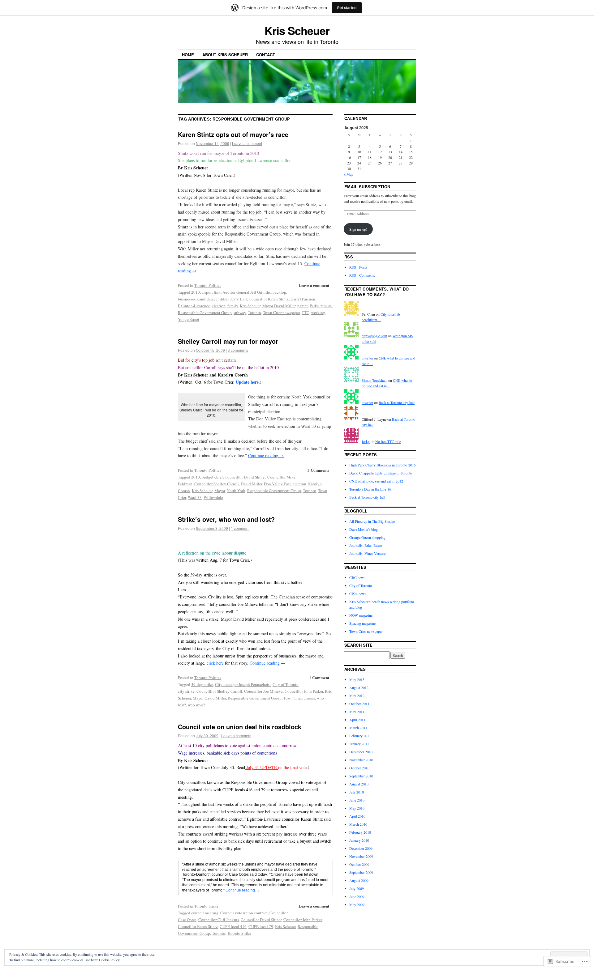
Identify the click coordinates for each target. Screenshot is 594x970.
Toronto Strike (206, 906)
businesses (187, 299)
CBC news (357, 577)
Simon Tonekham (374, 380)
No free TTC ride (388, 441)
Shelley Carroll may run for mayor (228, 341)
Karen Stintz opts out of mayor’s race (233, 134)
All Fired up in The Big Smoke (372, 521)
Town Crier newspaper (281, 312)
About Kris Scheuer (225, 54)
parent (302, 305)
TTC (305, 312)
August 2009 (358, 880)
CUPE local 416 (233, 926)
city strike (186, 691)
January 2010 (359, 840)
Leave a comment (247, 143)
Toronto (254, 312)
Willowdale (213, 497)
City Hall (239, 299)
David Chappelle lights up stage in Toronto (380, 472)
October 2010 (359, 767)
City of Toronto (286, 684)
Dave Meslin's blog (363, 529)
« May (348, 174)
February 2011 (360, 735)
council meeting (204, 913)
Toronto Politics (207, 285)
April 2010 (357, 816)
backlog (279, 292)
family (232, 305)
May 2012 (356, 695)
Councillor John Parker (304, 691)
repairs (326, 305)
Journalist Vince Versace (367, 553)
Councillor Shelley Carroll (216, 484)
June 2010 (356, 800)
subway (240, 312)
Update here (247, 382)
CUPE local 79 (260, 926)
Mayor (219, 490)
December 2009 (360, 848)
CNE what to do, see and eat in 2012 (376, 481)
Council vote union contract (244, 913)
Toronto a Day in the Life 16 (370, 489)
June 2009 (356, 896)
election (219, 305)
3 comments (238, 350)
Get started (347, 7)
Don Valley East (277, 484)
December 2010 (360, 751)
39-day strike (202, 684)
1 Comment (319, 677)
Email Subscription (367, 186)
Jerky (366, 441)
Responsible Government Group (205, 312)
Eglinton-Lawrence (194, 305)
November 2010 (361, 759)
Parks (314, 305)
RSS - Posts (358, 267)
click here (216, 663)
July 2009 (356, 888)
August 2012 (358, 687)
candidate (205, 299)
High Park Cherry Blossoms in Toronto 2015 (382, 464)
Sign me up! (358, 229)
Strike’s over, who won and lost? (226, 519)
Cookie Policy (109, 959)
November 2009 (361, 856)
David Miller (251, 484)
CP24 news (357, 593)
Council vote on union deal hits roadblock (239, 726)
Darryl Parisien (303, 299)
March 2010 (358, 824)
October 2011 (359, 703)
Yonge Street (188, 319)
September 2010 (361, 775)
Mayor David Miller (278, 305)
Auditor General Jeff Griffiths (246, 292)
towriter (367, 357)
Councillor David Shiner (245, 477)
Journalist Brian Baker (365, 545)
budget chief (212, 477)
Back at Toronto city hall (397, 402)
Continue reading (266, 455)
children (223, 299)
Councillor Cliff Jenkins (218, 919)
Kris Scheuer (297, 30)
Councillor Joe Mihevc (263, 691)
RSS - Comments (362, 275)
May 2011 (356, 711)
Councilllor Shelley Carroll (219, 691)
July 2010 (356, 791)
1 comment (240, 528)
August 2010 (358, 783)
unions (309, 698)
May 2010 (356, 808)
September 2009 (361, 872)
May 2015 (356, 679)
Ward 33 (195, 497)
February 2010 (360, 832)
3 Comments (318, 470)
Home (188, 54)
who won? (196, 705)
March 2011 (358, 727)
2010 (195, 292)
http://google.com (374, 335)
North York (236, 490)
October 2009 (359, 864)
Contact (265, 54)
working (318, 312)
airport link (211, 292)
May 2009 (356, 904)
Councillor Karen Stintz (269, 299)
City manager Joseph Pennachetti (243, 684)
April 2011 (357, 719)
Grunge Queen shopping (367, 537)
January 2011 (359, 743)
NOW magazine (360, 615)
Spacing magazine (362, 623)
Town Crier (292, 698)
